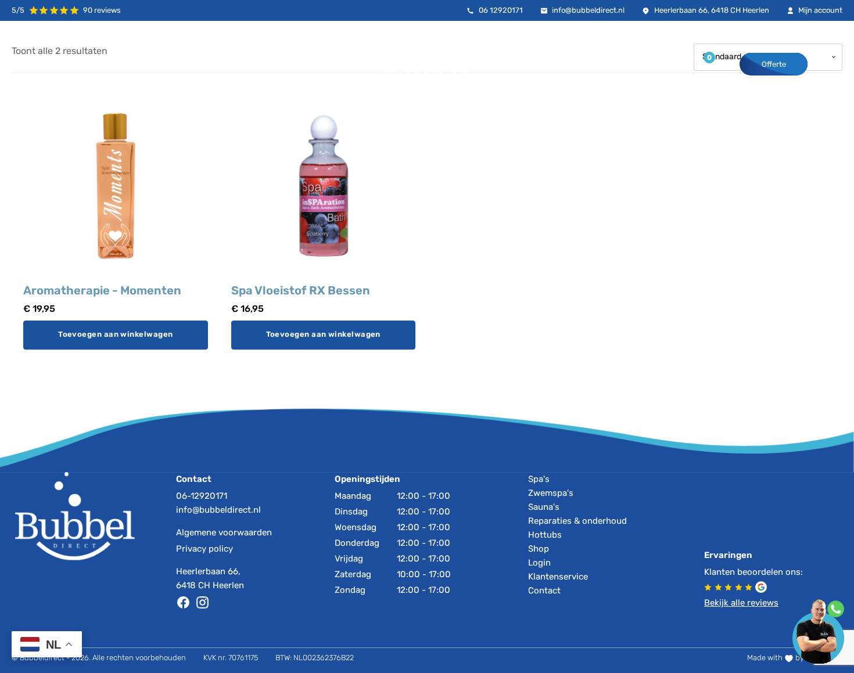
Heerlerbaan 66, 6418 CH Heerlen (210, 578)
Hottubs (545, 535)
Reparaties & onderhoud (577, 521)
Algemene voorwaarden (224, 532)
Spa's (539, 479)
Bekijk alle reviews (741, 603)
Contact (544, 590)
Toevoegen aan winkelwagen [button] (115, 334)
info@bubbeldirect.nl (218, 510)
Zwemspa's (550, 493)
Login (539, 562)
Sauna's (543, 507)
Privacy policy (204, 549)
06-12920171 (201, 496)
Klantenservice (558, 576)
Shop (538, 549)
